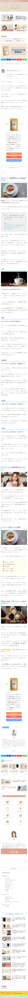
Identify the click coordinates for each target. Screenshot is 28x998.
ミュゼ (6, 891)
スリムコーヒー (4, 36)
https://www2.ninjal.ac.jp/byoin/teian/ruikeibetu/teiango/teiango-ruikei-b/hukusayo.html (14, 227)
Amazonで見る (14, 153)
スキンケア (6, 894)
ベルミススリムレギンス (10, 880)
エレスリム (7, 878)
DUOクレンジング (9, 898)
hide (17, 167)
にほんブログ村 (4, 988)
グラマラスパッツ (9, 888)
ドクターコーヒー (9, 884)
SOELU (7, 889)
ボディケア (6, 876)
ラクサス (7, 906)
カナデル (7, 900)
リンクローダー (8, 896)
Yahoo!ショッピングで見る (14, 160)
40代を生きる (7, 872)
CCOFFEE (7, 886)
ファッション (7, 904)
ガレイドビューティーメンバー (12, 901)
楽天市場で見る (14, 716)
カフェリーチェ (8, 881)
